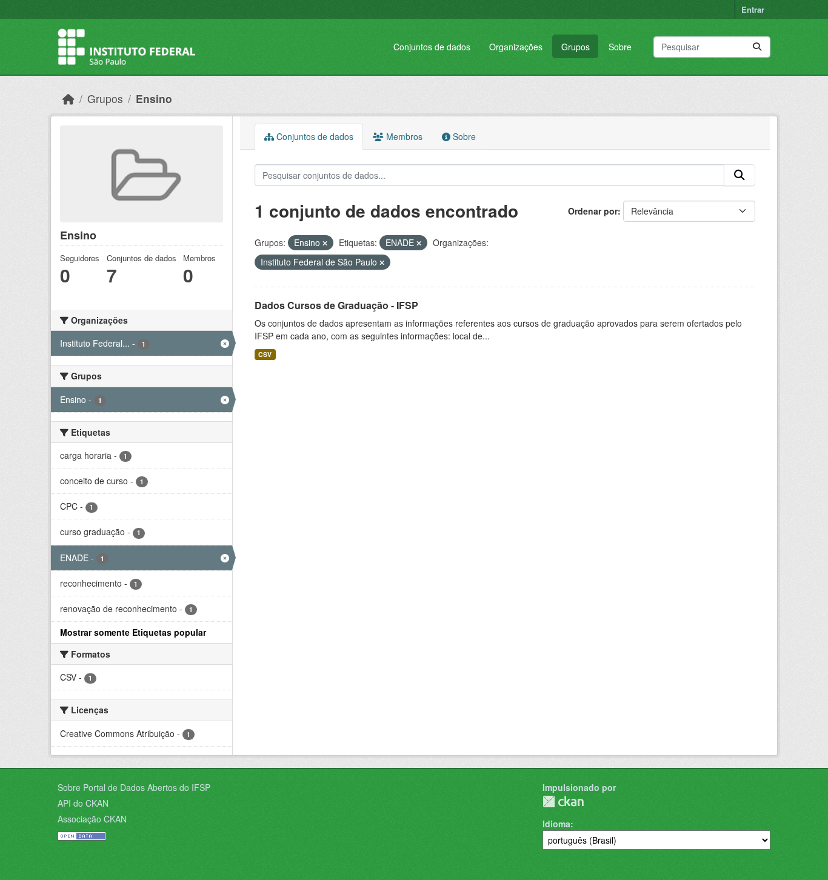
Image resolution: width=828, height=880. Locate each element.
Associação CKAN (92, 819)
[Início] (68, 98)
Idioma (556, 824)
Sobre (620, 47)
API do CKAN (83, 803)
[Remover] (324, 243)
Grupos (575, 47)
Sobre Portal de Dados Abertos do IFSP (134, 787)
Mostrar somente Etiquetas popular (133, 632)
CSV (265, 354)
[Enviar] (757, 47)
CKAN (563, 801)
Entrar (752, 9)
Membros (403, 136)
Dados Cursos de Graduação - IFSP (336, 305)
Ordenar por (593, 211)
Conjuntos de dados (431, 47)
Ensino (154, 98)
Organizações (516, 47)
